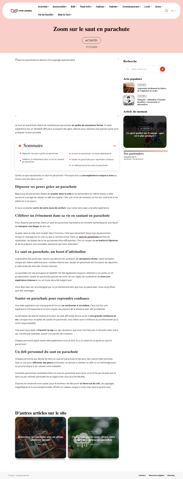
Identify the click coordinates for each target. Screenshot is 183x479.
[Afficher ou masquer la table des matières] (79, 145)
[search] (166, 10)
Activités (91, 40)
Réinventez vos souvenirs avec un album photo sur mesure (40, 438)
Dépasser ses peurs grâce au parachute (40, 153)
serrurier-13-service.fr (133, 159)
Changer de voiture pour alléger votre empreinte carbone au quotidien (93, 438)
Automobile (93, 432)
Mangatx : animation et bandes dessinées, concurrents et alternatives (151, 102)
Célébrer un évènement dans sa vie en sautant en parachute (43, 160)
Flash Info (41, 432)
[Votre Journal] (21, 11)
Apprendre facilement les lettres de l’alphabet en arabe (151, 89)
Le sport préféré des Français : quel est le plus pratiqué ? (145, 134)
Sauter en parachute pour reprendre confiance (93, 159)
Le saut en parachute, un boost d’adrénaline (91, 153)
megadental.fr (130, 157)
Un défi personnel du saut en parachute (90, 165)
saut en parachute (89, 236)
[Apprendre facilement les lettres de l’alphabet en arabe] (128, 88)
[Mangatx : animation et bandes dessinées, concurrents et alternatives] (128, 100)
